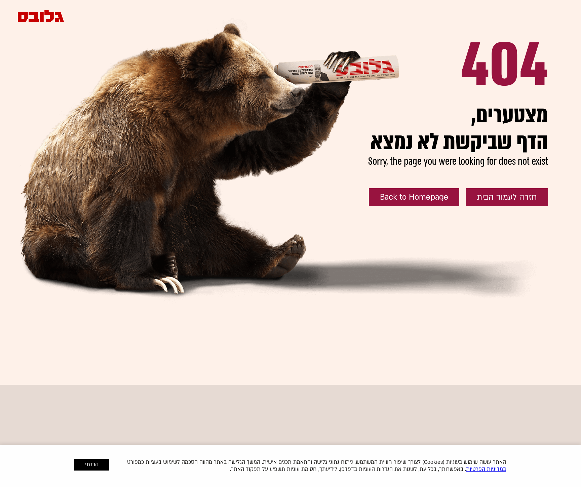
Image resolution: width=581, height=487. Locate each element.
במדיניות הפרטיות (486, 469)
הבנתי (92, 464)
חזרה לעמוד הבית (507, 197)
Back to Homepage (414, 197)
